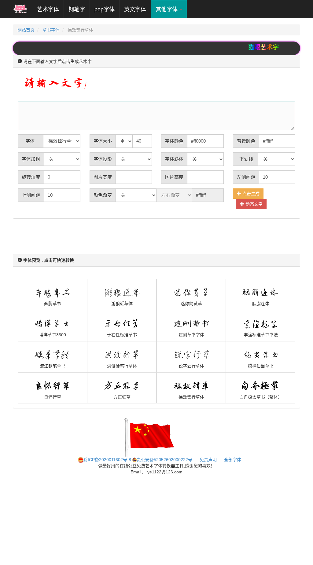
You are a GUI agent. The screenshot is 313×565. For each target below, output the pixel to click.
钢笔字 (76, 9)
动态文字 (253, 204)
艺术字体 (50, 9)
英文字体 (135, 9)
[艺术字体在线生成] (20, 9)
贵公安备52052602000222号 (164, 459)
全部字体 (232, 459)
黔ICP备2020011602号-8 (107, 459)
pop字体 (104, 9)
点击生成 (250, 193)
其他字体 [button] (167, 9)
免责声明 (208, 459)
